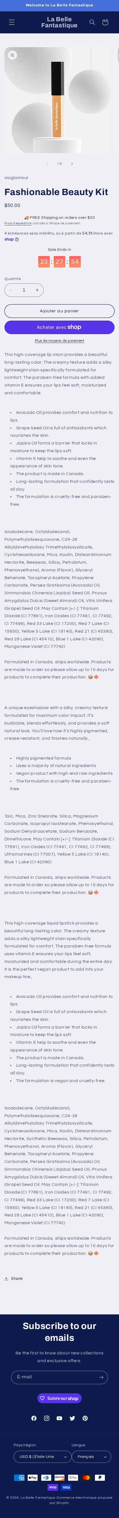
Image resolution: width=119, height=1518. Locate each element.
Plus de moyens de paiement (59, 341)
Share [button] (17, 1279)
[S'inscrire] (101, 1377)
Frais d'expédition (18, 223)
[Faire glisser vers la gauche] (47, 164)
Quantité (12, 279)
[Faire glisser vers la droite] (72, 164)
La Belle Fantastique (38, 1497)
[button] (11, 22)
